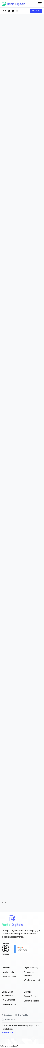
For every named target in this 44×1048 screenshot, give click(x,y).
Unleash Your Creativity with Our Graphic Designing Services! (20, 498)
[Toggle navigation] (39, 4)
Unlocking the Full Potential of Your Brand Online (20, 344)
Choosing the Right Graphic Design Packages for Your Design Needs (22, 675)
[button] (9, 1046)
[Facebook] (4, 11)
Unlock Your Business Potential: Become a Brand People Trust (22, 173)
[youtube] (9, 11)
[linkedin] (13, 11)
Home (19, 32)
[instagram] (17, 11)
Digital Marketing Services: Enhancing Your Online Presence (22, 581)
